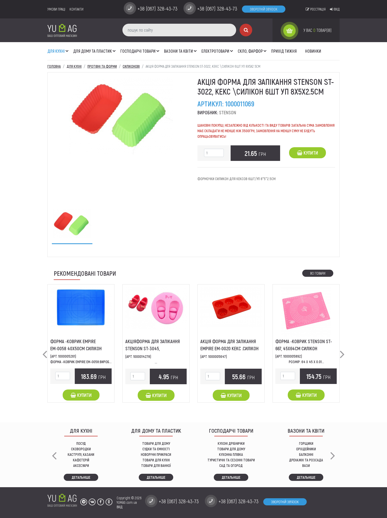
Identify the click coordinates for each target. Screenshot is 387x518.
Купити (310, 153)
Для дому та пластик (92, 50)
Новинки (313, 50)
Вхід (336, 9)
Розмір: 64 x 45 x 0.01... (306, 361)
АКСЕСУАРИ (81, 465)
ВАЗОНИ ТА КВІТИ (178, 50)
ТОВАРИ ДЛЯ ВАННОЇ (156, 465)
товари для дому (231, 449)
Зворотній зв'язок (263, 9)
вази (306, 465)
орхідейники (306, 449)
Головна (54, 66)
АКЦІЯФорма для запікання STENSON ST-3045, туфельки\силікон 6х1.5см (152, 348)
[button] (67, 48)
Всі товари (317, 273)
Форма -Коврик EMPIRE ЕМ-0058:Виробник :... (84, 361)
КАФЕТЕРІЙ (81, 460)
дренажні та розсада (306, 460)
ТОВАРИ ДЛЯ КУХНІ (156, 460)
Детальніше (81, 477)
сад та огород (231, 465)
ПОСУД (81, 443)
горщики (306, 443)
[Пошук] (246, 30)
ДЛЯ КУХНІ (56, 50)
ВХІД (119, 507)
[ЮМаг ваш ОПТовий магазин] (62, 30)
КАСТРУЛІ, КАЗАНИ (81, 454)
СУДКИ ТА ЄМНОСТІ (156, 449)
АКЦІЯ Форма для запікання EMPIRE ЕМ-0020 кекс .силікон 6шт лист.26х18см (229, 348)
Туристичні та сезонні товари (231, 460)
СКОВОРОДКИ (81, 449)
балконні (306, 454)
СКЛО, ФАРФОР (250, 50)
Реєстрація (317, 9)
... (156, 362)
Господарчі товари (138, 50)
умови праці (56, 9)
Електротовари (215, 50)
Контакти (76, 9)
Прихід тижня (284, 50)
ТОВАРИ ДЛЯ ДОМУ (156, 443)
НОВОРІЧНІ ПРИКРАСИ (156, 454)
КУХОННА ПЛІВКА (231, 454)
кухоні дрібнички (231, 443)
